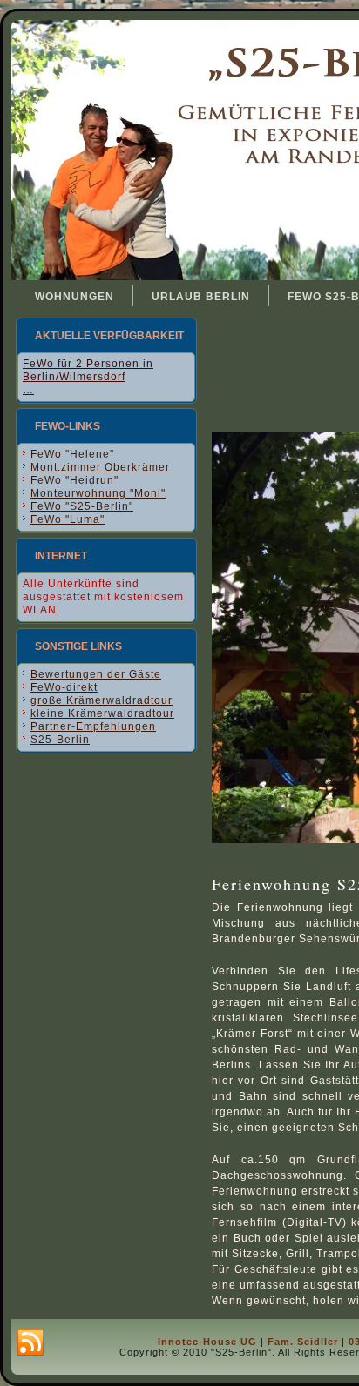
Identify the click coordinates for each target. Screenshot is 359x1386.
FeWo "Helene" (72, 454)
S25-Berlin (60, 739)
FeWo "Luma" (67, 519)
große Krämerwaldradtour (101, 700)
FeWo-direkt (64, 687)
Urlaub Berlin (201, 297)
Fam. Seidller (303, 1341)
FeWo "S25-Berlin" (81, 506)
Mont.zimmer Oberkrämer (100, 467)
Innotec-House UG (207, 1341)
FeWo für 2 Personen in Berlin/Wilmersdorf (88, 370)
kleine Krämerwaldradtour (102, 713)
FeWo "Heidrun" (74, 480)
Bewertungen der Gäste (95, 674)
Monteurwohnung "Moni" (98, 493)
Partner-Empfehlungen (93, 726)
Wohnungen (74, 297)
